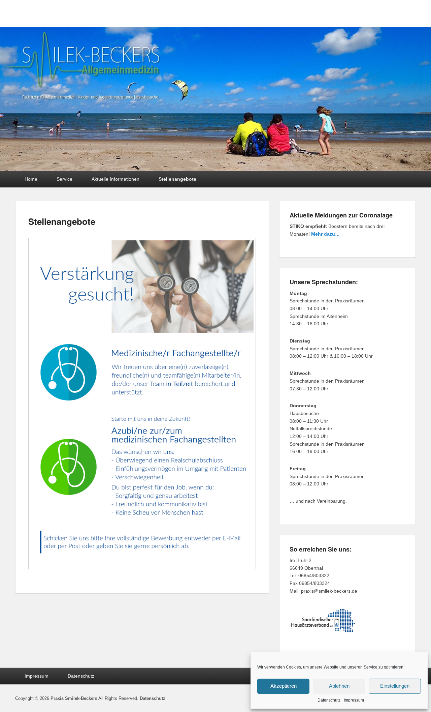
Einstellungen (394, 686)
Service (64, 179)
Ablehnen (339, 686)
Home (31, 179)
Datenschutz (329, 700)
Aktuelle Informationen (115, 179)
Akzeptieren (283, 686)
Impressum (354, 700)
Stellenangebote (177, 179)
